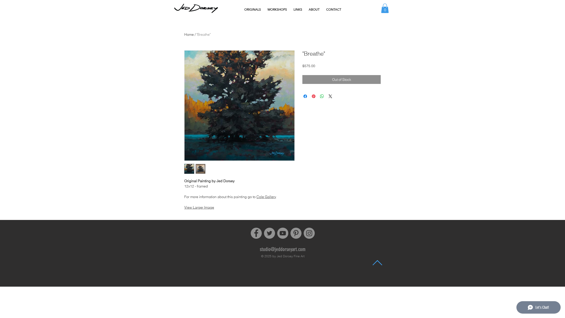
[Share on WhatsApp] (322, 96)
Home (189, 34)
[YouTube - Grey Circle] (282, 233)
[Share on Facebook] (305, 96)
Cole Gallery (266, 197)
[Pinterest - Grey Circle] (295, 233)
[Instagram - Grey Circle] (309, 233)
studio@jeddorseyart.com (282, 249)
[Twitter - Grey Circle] (269, 233)
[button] (385, 8)
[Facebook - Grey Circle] (256, 233)
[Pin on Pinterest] (313, 96)
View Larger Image (199, 207)
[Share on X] (330, 96)
